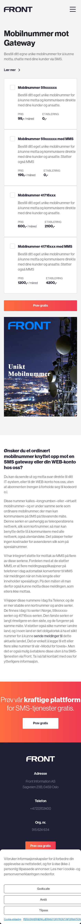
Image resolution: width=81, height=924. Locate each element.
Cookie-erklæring (12, 919)
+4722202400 (40, 808)
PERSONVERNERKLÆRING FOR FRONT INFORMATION (52, 919)
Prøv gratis (40, 305)
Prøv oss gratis (40, 846)
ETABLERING (50, 114)
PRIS (21, 114)
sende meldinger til (48, 636)
